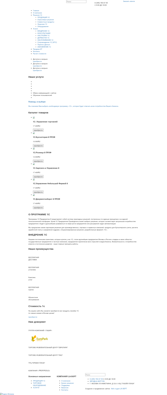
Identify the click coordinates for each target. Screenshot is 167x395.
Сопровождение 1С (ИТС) (47, 42)
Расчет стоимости (39, 53)
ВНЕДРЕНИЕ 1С (43, 31)
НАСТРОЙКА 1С (43, 35)
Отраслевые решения (45, 19)
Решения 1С (37, 15)
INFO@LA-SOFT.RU (97, 381)
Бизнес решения (67, 383)
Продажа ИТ (37, 49)
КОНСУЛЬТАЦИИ (43, 33)
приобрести (37, 61)
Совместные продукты (45, 22)
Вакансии (64, 387)
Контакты (36, 51)
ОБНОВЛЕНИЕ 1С (44, 47)
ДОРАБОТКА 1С (43, 38)
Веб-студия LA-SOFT (119, 388)
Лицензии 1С (42, 24)
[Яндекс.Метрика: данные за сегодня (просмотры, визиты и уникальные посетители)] (7, 394)
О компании (37, 13)
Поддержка (65, 385)
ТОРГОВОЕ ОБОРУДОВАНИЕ (39, 384)
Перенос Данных (43, 44)
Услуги (35, 28)
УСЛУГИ (36, 387)
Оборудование (43, 26)
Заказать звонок (129, 1)
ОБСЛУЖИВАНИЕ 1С (45, 40)
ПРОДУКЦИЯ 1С (43, 17)
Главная (36, 10)
